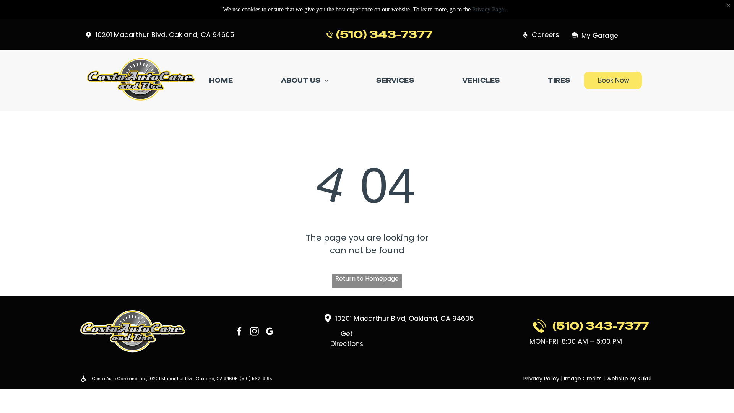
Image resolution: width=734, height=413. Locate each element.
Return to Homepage (367, 278)
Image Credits (583, 378)
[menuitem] (220, 80)
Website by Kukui (628, 378)
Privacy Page (488, 9)
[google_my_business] (269, 332)
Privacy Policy (541, 378)
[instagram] (254, 332)
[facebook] (239, 332)
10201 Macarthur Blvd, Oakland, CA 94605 (165, 34)
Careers (545, 34)
